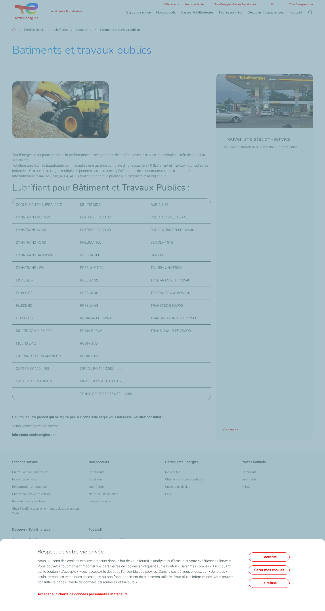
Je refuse (269, 583)
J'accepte (269, 557)
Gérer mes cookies (269, 570)
